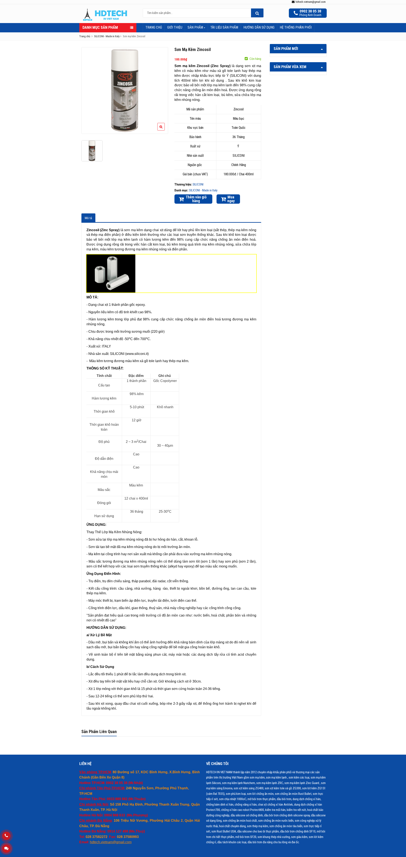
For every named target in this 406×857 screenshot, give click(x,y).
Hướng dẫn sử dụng (258, 27)
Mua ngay (231, 199)
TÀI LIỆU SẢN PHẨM (224, 27)
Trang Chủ (153, 27)
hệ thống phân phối (296, 27)
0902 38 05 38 (310, 11)
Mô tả (88, 218)
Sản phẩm (196, 27)
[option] (124, 90)
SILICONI (198, 184)
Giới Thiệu (174, 27)
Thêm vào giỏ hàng (196, 199)
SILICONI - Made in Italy (203, 190)
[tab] (88, 218)
